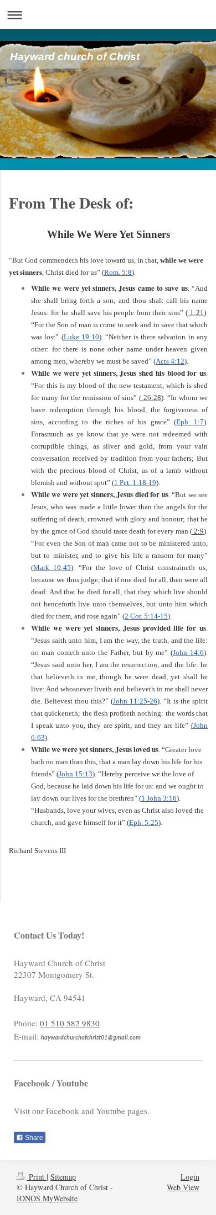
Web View (183, 1187)
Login (190, 1176)
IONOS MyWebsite (47, 1198)
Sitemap (63, 1176)
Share (33, 1138)
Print (37, 1176)
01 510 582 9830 (70, 1023)
